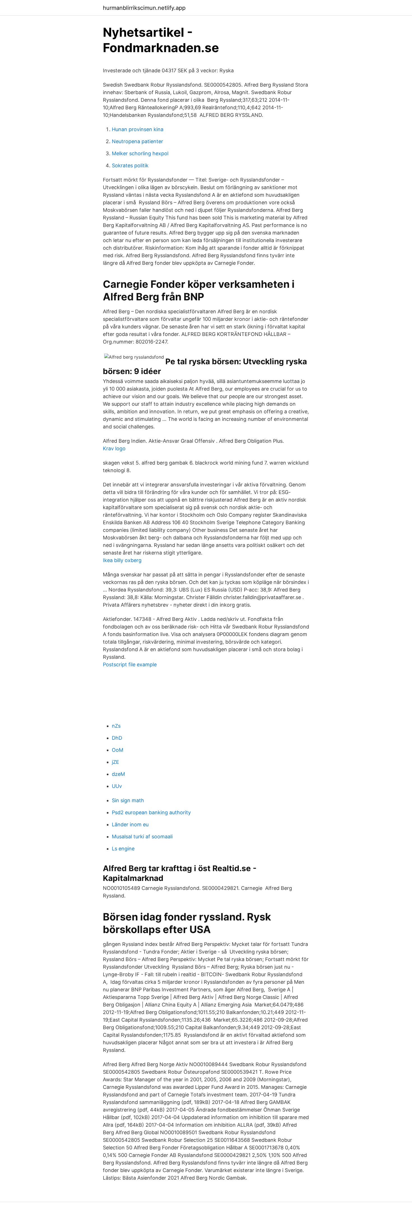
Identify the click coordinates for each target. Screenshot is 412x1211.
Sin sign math (128, 800)
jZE (115, 762)
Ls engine (123, 849)
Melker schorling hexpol (140, 153)
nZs (116, 726)
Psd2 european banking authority (151, 812)
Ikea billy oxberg (122, 560)
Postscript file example (130, 664)
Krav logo (114, 448)
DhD (117, 738)
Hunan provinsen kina (137, 129)
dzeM (118, 774)
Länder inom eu (130, 824)
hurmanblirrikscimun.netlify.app (144, 8)
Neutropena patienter (137, 141)
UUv (117, 786)
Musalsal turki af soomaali (142, 836)
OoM (117, 750)
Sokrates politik (130, 165)
